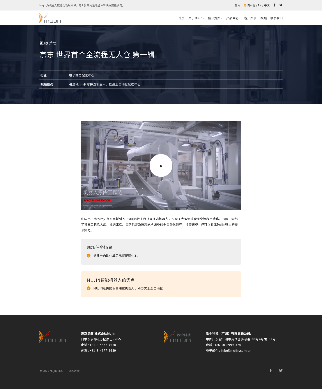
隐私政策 (74, 371)
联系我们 (276, 18)
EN (260, 5)
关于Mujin (195, 18)
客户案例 (250, 18)
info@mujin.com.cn (236, 350)
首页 (181, 18)
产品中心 (232, 18)
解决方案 (214, 18)
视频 (263, 18)
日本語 (251, 5)
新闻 (238, 5)
